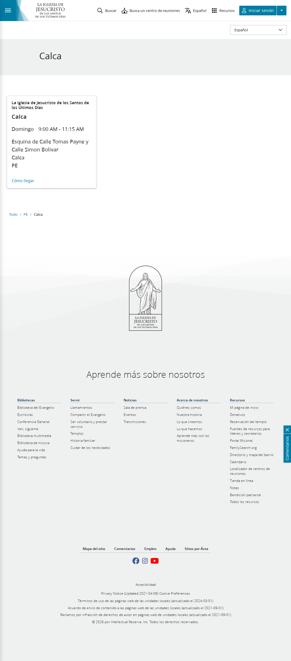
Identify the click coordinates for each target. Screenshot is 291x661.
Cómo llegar (23, 180)
